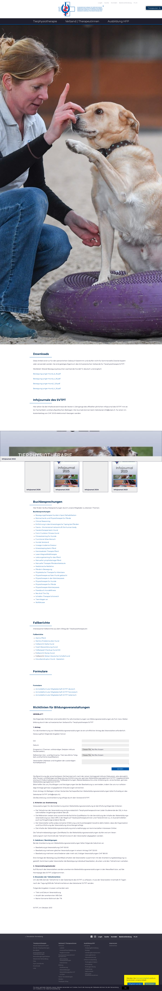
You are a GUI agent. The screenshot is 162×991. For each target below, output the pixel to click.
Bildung (60, 965)
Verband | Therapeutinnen (82, 21)
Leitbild (62, 948)
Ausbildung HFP (118, 21)
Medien (60, 979)
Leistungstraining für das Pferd (48, 557)
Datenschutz (63, 962)
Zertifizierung (64, 967)
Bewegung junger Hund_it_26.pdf (47, 388)
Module (87, 950)
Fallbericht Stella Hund (45, 644)
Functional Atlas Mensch (46, 539)
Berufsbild (36, 950)
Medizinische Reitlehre (45, 566)
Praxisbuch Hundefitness (46, 590)
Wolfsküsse (40, 602)
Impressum (113, 943)
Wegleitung (88, 969)
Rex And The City (42, 593)
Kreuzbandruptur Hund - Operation (50, 659)
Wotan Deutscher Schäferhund (57, 656)
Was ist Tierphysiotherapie (41, 945)
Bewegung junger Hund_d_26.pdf (47, 374)
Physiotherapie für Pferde (46, 584)
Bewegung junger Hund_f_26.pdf (46, 384)
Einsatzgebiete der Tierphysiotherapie (39, 953)
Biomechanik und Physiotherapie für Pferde (53, 518)
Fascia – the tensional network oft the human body (56, 527)
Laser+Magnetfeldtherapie (46, 554)
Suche (106, 3)
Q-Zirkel (62, 974)
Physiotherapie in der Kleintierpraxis (50, 578)
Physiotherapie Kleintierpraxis (47, 587)
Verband (61, 945)
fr (134, 3)
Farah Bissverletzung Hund (47, 647)
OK (125, 988)
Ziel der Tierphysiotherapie (41, 948)
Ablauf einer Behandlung (40, 959)
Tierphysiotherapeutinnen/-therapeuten (66, 955)
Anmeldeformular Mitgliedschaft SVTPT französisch (57, 692)
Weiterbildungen (65, 969)
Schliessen (150, 984)
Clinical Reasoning (43, 521)
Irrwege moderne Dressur (46, 545)
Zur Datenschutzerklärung (51, 988)
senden (120, 769)
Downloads (36, 966)
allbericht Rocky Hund (46, 653)
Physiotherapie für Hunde (46, 581)
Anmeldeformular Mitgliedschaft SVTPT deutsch (55, 689)
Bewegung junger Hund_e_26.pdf (46, 379)
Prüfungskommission (91, 962)
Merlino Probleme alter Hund (47, 641)
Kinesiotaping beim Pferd (46, 548)
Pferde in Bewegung (44, 569)
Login (100, 937)
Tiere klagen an (42, 599)
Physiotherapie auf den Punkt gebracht (51, 575)
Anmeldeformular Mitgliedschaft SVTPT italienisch (56, 695)
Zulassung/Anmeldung (91, 948)
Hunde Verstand (42, 542)
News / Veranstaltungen (65, 976)
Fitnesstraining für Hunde (46, 536)
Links (34, 968)
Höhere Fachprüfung (90, 959)
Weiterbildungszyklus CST (67, 972)
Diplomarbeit (89, 971)
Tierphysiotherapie (45, 21)
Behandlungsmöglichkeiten (41, 956)
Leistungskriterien (90, 955)
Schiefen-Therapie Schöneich (47, 596)
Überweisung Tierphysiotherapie (65, 959)
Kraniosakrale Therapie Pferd (47, 551)
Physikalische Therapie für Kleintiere (50, 572)
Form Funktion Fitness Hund (47, 533)
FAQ (34, 961)
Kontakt (114, 3)
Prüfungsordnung (90, 966)
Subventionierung (90, 957)
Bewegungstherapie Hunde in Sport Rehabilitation (56, 515)
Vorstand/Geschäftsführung (68, 950)
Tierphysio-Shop (63, 981)
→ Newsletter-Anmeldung (34, 936)
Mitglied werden (65, 952)
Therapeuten (153, 8)
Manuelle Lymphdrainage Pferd (48, 560)
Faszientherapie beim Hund (47, 530)
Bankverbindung (125, 3)
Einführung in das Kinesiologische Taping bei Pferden (57, 524)
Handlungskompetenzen (92, 952)
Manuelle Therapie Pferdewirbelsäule (51, 563)
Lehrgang (87, 945)
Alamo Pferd (41, 638)
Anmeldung (88, 964)
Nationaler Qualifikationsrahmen (91, 974)
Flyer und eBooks (38, 963)
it (136, 3)
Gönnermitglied (142, 978)
